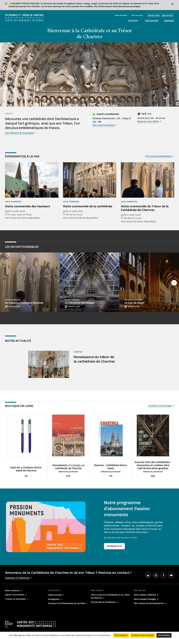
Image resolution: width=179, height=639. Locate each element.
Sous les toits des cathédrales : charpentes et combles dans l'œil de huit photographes (153, 465)
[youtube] (171, 575)
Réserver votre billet (148, 121)
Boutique (169, 16)
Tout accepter (121, 635)
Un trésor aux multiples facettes (24, 303)
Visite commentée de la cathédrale (87, 206)
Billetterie (155, 16)
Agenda (169, 21)
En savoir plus (114, 546)
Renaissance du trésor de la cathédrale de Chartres (94, 359)
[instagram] (156, 575)
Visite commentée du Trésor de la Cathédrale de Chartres (145, 208)
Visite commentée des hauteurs (27, 206)
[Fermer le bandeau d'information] (172, 3)
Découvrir (151, 21)
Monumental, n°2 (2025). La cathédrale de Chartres (68, 467)
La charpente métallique (79, 303)
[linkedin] (148, 575)
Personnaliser (164, 635)
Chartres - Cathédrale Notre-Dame (110, 467)
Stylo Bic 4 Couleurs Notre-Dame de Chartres (26, 469)
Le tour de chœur (134, 303)
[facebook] (163, 575)
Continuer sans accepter (143, 635)
